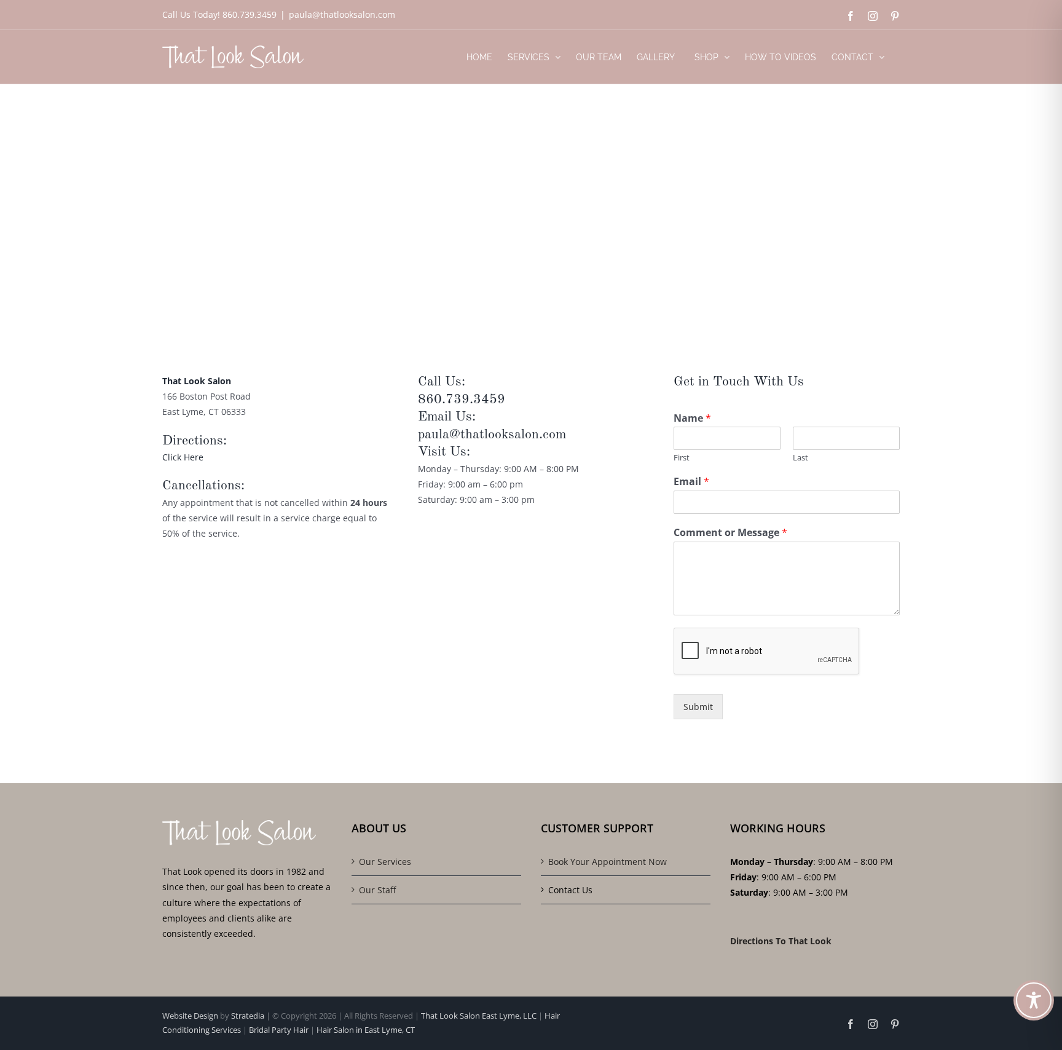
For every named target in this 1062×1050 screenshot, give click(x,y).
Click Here (182, 457)
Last (800, 457)
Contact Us (570, 890)
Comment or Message (730, 532)
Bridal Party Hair (279, 1029)
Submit (698, 706)
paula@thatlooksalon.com (342, 14)
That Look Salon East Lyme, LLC (478, 1015)
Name (692, 418)
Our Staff (377, 890)
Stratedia (247, 1015)
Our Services (385, 861)
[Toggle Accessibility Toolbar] (1034, 1000)
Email (691, 481)
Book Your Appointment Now (607, 861)
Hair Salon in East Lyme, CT (366, 1029)
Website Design (191, 1015)
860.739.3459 (461, 399)
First (682, 457)
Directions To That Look (781, 941)
